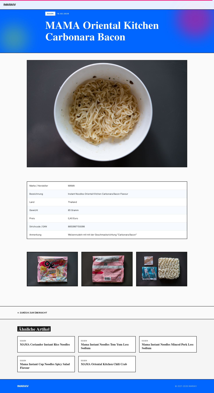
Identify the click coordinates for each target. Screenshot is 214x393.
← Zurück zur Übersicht (32, 312)
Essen (50, 14)
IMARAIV (9, 4)
